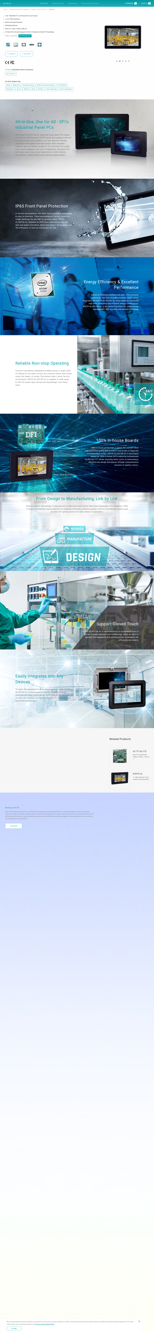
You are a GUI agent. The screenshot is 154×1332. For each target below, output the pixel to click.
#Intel (8, 85)
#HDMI (26, 89)
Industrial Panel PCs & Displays (19, 9)
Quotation (26, 54)
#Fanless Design (28, 85)
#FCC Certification (66, 89)
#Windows (10, 89)
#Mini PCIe (16, 85)
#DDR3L (41, 89)
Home (5, 9)
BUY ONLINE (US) (25, 36)
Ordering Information (90, 3)
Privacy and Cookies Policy (44, 1324)
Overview (44, 3)
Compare (11, 54)
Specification (58, 3)
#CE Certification (52, 89)
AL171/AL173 (10, 73)
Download (72, 3)
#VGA (33, 89)
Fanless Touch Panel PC (39, 9)
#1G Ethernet (62, 85)
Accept (14, 1328)
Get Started (13, 826)
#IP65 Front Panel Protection (46, 85)
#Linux (19, 89)
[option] (123, 37)
